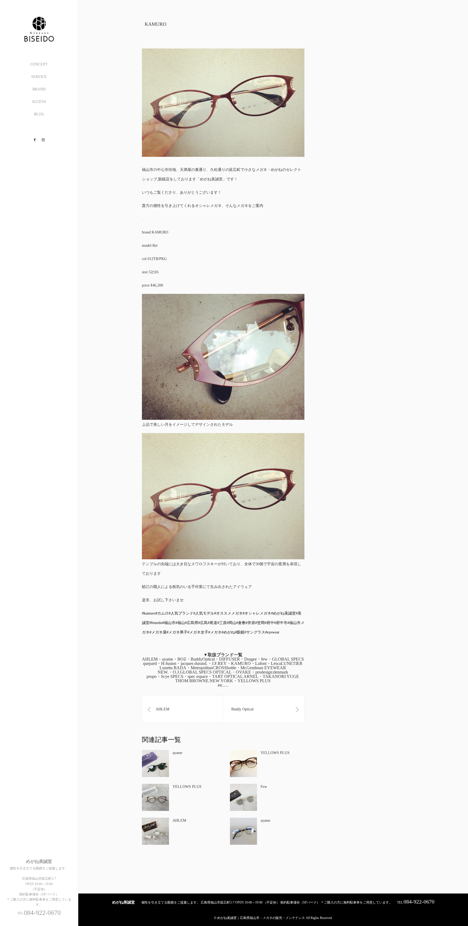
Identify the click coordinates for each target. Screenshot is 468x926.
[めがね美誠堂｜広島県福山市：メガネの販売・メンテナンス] (39, 39)
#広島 (203, 623)
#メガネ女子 (197, 632)
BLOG (39, 114)
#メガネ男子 (177, 632)
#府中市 (280, 623)
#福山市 (169, 623)
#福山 (180, 623)
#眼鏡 (239, 632)
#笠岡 (260, 623)
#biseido (156, 623)
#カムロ (162, 613)
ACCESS (39, 102)
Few (264, 787)
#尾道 (212, 623)
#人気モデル (203, 613)
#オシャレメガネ (257, 613)
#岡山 (231, 623)
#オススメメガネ (228, 613)
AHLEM (179, 820)
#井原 (250, 623)
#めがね (228, 632)
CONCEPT (39, 64)
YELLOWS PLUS (275, 753)
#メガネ (215, 632)
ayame (177, 753)
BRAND (39, 89)
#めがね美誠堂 (283, 613)
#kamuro (148, 613)
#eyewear (272, 632)
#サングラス (254, 632)
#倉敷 (241, 623)
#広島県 (191, 623)
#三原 (222, 623)
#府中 (269, 623)
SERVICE (39, 77)
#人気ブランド (181, 613)
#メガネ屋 (158, 632)
